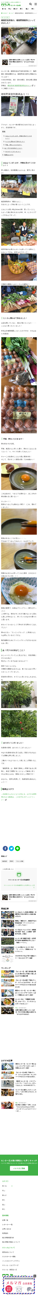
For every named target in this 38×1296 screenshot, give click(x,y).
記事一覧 (5, 1220)
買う (21, 9)
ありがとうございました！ (13, 151)
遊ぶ (27, 9)
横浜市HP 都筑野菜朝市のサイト (19, 85)
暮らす (16, 9)
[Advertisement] (19, 824)
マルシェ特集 (19, 861)
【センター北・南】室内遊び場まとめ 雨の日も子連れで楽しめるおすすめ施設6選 (25, 973)
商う (33, 9)
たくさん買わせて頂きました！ (15, 141)
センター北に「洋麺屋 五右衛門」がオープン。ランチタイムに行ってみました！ (25, 1001)
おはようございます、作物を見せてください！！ (18, 137)
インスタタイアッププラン (11, 1261)
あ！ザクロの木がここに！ (13, 148)
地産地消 (4, 861)
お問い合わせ (6, 1229)
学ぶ (9, 9)
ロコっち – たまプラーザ (10, 1265)
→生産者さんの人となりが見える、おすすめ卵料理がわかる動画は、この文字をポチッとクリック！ (18, 797)
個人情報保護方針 (8, 1237)
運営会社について (8, 1252)
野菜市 (11, 861)
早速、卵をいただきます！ (13, 145)
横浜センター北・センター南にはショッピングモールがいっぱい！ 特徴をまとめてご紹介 (25, 993)
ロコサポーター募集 (9, 1256)
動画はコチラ (8, 155)
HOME (5, 13)
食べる (4, 9)
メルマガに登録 (19, 1168)
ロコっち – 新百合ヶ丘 (9, 1269)
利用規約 (5, 1233)
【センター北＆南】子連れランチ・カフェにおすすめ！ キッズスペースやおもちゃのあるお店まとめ (25, 983)
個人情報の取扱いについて (11, 1242)
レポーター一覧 (7, 1224)
